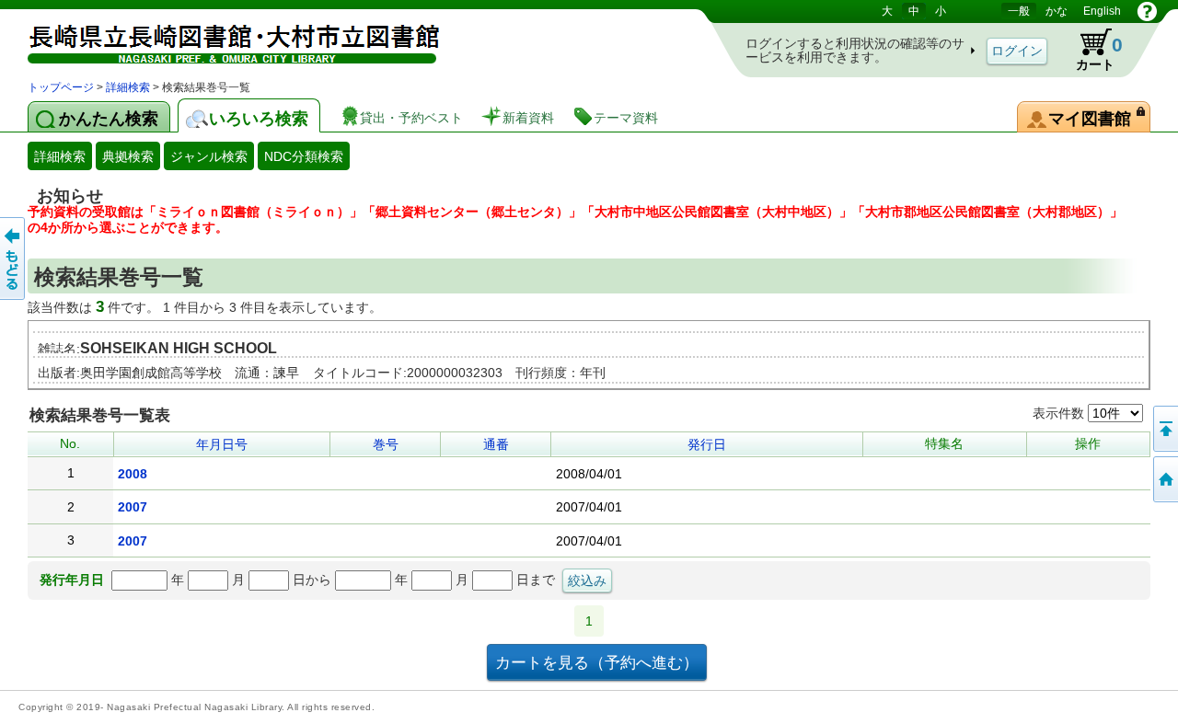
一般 (1019, 11)
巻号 (385, 444)
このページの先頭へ (1164, 429)
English (1102, 11)
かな (1056, 11)
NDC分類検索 (303, 156)
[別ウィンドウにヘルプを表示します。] (1147, 11)
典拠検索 (128, 156)
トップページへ (1164, 479)
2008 (132, 473)
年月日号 (222, 444)
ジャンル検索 (209, 156)
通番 (496, 444)
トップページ (61, 87)
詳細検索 (128, 87)
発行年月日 (72, 579)
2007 (132, 507)
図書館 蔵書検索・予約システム (221, 39)
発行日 (706, 444)
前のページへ (14, 258)
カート (1090, 50)
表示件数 (1060, 413)
